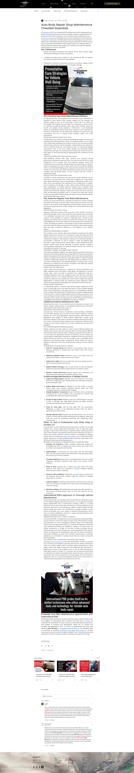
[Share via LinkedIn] (48, 645)
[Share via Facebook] (42, 645)
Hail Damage (83, 11)
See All (98, 658)
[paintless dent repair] (44, 666)
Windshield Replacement (71, 11)
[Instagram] (37, 767)
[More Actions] (92, 704)
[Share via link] (52, 645)
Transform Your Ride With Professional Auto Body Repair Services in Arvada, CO (44, 675)
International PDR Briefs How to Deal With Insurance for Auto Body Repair (88, 675)
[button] (98, 11)
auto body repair (45, 11)
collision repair (57, 11)
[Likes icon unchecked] (45, 720)
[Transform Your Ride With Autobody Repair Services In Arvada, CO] (67, 666)
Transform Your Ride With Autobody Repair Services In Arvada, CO (67, 675)
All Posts (36, 11)
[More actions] (92, 20)
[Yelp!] (39, 767)
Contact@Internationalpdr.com (42, 762)
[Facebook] (34, 767)
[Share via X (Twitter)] (45, 645)
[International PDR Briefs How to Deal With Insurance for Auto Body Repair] (90, 666)
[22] (42, 767)
